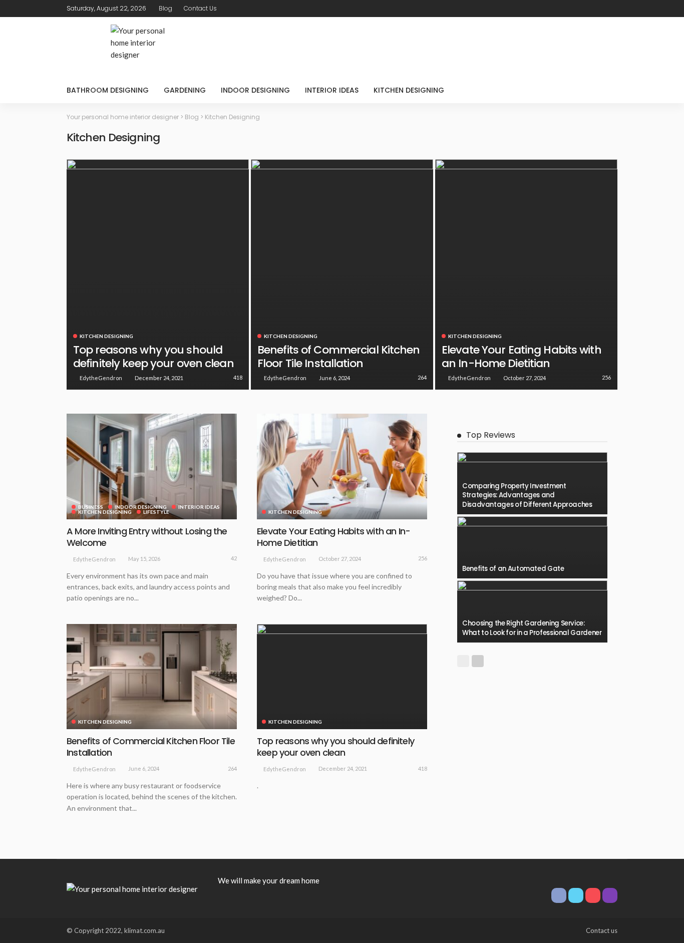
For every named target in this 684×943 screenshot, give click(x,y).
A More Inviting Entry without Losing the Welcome (147, 537)
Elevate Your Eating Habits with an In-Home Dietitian (521, 356)
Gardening (185, 90)
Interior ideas (332, 90)
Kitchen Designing (409, 90)
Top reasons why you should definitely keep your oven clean (153, 356)
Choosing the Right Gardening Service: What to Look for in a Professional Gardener (532, 627)
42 (234, 558)
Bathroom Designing (108, 90)
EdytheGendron (101, 378)
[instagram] (610, 8)
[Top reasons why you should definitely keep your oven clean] (158, 274)
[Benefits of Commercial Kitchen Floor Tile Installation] (342, 274)
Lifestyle (156, 511)
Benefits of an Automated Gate (513, 568)
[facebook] (571, 8)
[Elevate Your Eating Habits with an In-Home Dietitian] (526, 274)
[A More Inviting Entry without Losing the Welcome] (152, 466)
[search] (604, 90)
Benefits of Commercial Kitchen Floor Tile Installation (338, 356)
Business (90, 506)
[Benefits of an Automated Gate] (532, 547)
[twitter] (584, 8)
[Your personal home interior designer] (132, 887)
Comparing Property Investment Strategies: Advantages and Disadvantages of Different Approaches (527, 495)
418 (237, 377)
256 (606, 377)
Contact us (200, 8)
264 (422, 377)
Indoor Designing (255, 90)
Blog (165, 8)
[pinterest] (597, 8)
